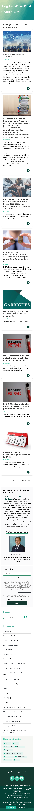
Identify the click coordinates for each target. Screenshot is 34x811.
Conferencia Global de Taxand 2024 (14, 55)
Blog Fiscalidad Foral (16, 6)
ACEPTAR (11, 807)
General (5, 659)
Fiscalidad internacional (10, 654)
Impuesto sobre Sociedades (12, 668)
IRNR (5, 688)
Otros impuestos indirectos (12, 712)
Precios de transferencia (11, 716)
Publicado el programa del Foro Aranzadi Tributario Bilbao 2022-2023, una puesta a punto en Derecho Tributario (16, 204)
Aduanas (6, 631)
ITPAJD (5, 698)
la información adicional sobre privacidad (22, 592)
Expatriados (7, 650)
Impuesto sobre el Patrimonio (12, 663)
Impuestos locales (9, 684)
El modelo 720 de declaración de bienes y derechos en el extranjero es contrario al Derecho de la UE (17, 256)
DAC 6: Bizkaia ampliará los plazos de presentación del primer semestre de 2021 (16, 406)
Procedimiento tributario (11, 721)
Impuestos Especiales (10, 679)
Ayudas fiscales (8, 636)
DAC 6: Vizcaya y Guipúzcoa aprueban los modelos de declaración (16, 313)
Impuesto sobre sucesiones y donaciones (16, 673)
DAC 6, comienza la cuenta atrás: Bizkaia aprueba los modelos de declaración (16, 358)
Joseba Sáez (17, 554)
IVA (4, 702)
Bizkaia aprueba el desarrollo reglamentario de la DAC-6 (16, 454)
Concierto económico (10, 640)
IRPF (4, 693)
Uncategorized (8, 726)
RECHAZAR (22, 807)
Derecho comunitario (10, 645)
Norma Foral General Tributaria (12, 707)
